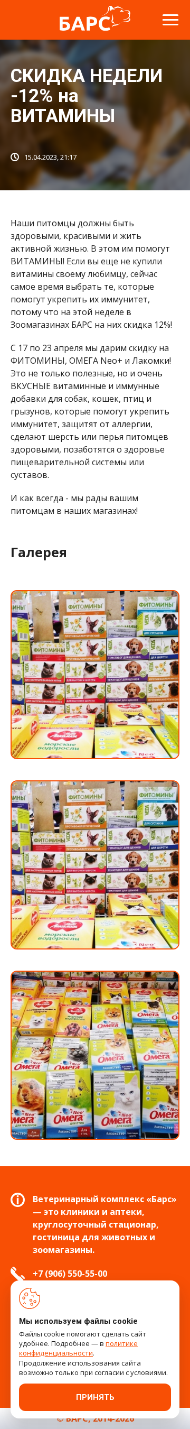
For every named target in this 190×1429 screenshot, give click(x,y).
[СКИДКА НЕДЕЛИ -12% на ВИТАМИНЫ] (95, 674)
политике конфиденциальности (78, 1348)
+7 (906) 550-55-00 (70, 1273)
